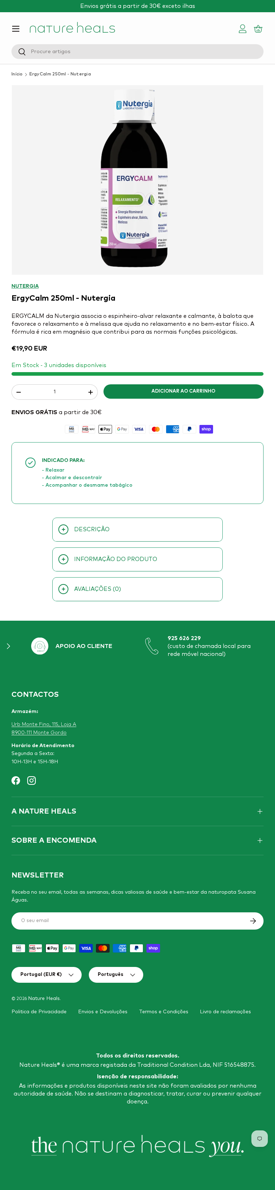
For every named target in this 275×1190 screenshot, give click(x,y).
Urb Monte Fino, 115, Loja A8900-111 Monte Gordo (43, 728)
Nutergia (25, 286)
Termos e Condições (163, 1011)
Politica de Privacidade (39, 1011)
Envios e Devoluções (102, 1011)
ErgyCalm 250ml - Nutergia (60, 74)
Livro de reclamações (225, 1011)
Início (17, 74)
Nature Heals (44, 998)
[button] (259, 29)
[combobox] (137, 51)
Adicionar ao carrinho (183, 391)
